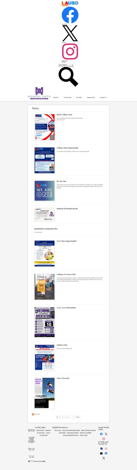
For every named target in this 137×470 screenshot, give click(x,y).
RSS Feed (37, 414)
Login (31, 461)
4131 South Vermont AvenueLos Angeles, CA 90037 (31, 440)
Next (77, 417)
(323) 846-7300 (32, 449)
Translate (71, 66)
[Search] (68, 86)
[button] (56, 98)
